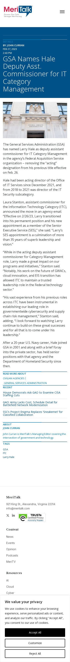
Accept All (35, 632)
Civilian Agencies (13, 378)
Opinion (11, 549)
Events (10, 543)
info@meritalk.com (18, 508)
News (9, 536)
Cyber (10, 592)
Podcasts (12, 555)
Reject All (35, 653)
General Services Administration (25, 383)
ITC (4, 453)
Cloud (10, 586)
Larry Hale (8, 457)
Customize (35, 643)
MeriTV (11, 561)
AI (7, 580)
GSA (5, 449)
